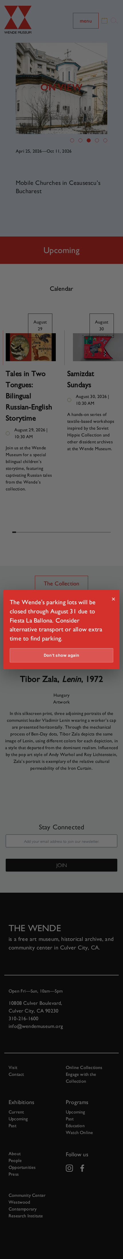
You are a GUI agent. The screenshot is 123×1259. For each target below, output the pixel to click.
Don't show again (62, 655)
